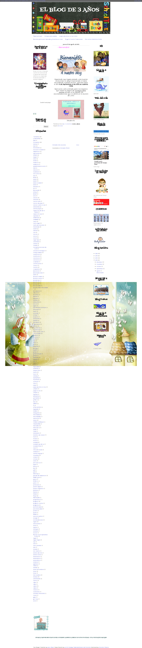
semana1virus (36, 556)
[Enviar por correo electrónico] (73, 124)
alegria (35, 157)
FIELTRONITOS (36, 330)
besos (34, 185)
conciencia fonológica (39, 251)
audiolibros (36, 172)
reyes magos (36, 540)
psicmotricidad (37, 507)
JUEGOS (35, 389)
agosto (99, 271)
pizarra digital (37, 486)
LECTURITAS (36, 398)
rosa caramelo (37, 545)
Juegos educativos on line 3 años (68, 36)
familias (35, 326)
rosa (34, 543)
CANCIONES (36, 207)
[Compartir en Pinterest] (79, 124)
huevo (34, 374)
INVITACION (36, 379)
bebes (35, 179)
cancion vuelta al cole (39, 205)
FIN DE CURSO (37, 333)
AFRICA (35, 155)
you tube (35, 599)
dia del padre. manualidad (40, 287)
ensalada (35, 313)
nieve (34, 448)
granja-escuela (37, 354)
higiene (35, 363)
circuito (35, 234)
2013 (96, 260)
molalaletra (36, 433)
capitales (35, 216)
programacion (37, 499)
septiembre (100, 268)
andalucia (36, 162)
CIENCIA (35, 230)
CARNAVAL (36, 217)
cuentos (35, 267)
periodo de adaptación (39, 475)
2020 (34, 140)
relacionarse (36, 523)
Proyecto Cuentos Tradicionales (74, 39)
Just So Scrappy (69, 647)
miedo (34, 429)
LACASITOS (36, 396)
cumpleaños (36, 269)
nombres (35, 451)
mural (34, 437)
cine (34, 232)
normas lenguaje (37, 453)
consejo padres (37, 252)
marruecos (36, 418)
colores (35, 243)
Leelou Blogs (137, 1)
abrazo (35, 144)
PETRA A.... (35, 481)
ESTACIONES (36, 318)
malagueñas (36, 413)
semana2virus (37, 558)
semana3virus (37, 560)
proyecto (35, 501)
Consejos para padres (50, 36)
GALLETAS (35, 346)
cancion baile (37, 201)
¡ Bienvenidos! (63, 47)
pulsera (35, 510)
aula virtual (36, 173)
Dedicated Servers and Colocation (82, 647)
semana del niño (37, 553)
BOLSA (35, 194)
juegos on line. (37, 391)
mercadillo (36, 426)
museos (35, 439)
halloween (36, 357)
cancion (35, 197)
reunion (35, 533)
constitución (36, 256)
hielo (34, 361)
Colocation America (104, 647)
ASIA (34, 168)
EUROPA (35, 320)
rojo (34, 542)
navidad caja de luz (38, 444)
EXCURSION (36, 322)
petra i (35, 483)
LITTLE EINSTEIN (37, 407)
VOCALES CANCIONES (39, 593)
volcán (35, 595)
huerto (35, 372)
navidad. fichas (37, 446)
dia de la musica (37, 278)
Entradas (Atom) (64, 148)
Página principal (37, 36)
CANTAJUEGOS (37, 209)
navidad (35, 442)
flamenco (35, 335)
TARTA (35, 566)
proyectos (36, 505)
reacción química (38, 516)
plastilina (35, 490)
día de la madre (37, 276)
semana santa (37, 555)
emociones (36, 309)
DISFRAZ (35, 300)
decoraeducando (38, 273)
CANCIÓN (35, 199)
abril (34, 146)
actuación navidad (38, 150)
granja (35, 352)
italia (34, 383)
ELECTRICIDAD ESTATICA (39, 307)
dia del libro (36, 280)
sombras (35, 562)
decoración (36, 271)
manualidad (36, 414)
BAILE (34, 177)
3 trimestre (36, 142)
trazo (34, 571)
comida (35, 245)
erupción (35, 317)
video (34, 582)
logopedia (35, 409)
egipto (35, 306)
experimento (36, 324)
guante (35, 355)
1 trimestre (36, 137)
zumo (34, 601)
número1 (35, 457)
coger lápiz (36, 240)
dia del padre (37, 286)
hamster (35, 359)
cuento (35, 265)
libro (34, 402)
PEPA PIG (35, 474)
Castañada (36, 227)
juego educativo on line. (39, 387)
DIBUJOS (35, 293)
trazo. (34, 573)
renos (34, 525)
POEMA (35, 492)
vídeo (34, 584)
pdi (34, 472)
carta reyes (36, 223)
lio (33, 405)
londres (35, 411)
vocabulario (36, 591)
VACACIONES (36, 579)
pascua (35, 466)
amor (34, 159)
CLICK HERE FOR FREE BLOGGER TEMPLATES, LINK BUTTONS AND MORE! (22, 1)
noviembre (36, 455)
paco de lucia (37, 463)
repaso (35, 527)
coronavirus (36, 258)
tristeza (35, 577)
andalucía (36, 164)
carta (34, 221)
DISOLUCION (36, 302)
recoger (35, 518)
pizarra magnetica (38, 488)
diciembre (36, 295)
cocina (35, 238)
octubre (35, 459)
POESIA (35, 494)
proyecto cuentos (38, 503)
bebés (35, 181)
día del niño (36, 284)
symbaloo (35, 564)
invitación (35, 381)
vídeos (35, 588)
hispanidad (36, 367)
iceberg (35, 376)
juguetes (35, 394)
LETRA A (35, 400)
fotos (34, 343)
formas (35, 339)
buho (34, 196)
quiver (35, 512)
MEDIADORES (36, 424)
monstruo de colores (39, 435)
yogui (34, 597)
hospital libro (36, 370)
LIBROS (35, 403)
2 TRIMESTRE (36, 138)
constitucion (36, 254)
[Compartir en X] (76, 124)
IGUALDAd (36, 378)
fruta (34, 344)
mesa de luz (36, 427)
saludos (35, 549)
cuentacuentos (37, 263)
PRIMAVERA (36, 498)
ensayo (35, 315)
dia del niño (36, 282)
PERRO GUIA (36, 477)
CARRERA (35, 219)
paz (34, 468)
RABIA (35, 514)
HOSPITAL (35, 368)
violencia (35, 590)
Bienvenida (36, 190)
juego (34, 385)
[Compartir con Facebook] (77, 124)
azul (34, 175)
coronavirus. (36, 260)
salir (34, 547)
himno (34, 365)
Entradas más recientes (59, 145)
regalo (35, 522)
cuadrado (36, 262)
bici (34, 188)
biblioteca (36, 186)
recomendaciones (38, 520)
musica (35, 440)
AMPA (35, 161)
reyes (34, 538)
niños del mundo (37, 450)
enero (34, 311)
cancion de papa (38, 203)
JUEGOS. (35, 392)
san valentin (36, 551)
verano (35, 580)
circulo (35, 236)
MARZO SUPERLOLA (38, 422)
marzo (35, 420)
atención (35, 170)
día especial (36, 291)
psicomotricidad (37, 509)
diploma (35, 296)
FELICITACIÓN (36, 328)
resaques (35, 529)
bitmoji (35, 192)
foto (34, 341)
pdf (34, 470)
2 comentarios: (68, 124)
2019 (96, 256)
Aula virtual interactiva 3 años (93, 39)
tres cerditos (37, 575)
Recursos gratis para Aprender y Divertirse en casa (48, 39)
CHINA (35, 229)
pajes (34, 464)
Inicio (77, 145)
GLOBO (35, 350)
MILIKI (34, 431)
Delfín (34, 274)
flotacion (35, 337)
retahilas (35, 531)
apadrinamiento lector (39, 166)
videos (35, 586)
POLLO (34, 496)
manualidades (37, 416)
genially (35, 348)
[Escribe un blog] (74, 124)
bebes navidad (37, 183)
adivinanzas (36, 153)
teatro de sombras (38, 569)
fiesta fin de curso (38, 331)
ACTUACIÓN (36, 148)
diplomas (35, 298)
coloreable (36, 242)
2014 (96, 258)
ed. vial (35, 304)
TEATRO (35, 567)
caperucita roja (37, 214)
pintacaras (36, 485)
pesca (35, 479)
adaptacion (36, 151)
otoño (34, 461)
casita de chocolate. (38, 225)
